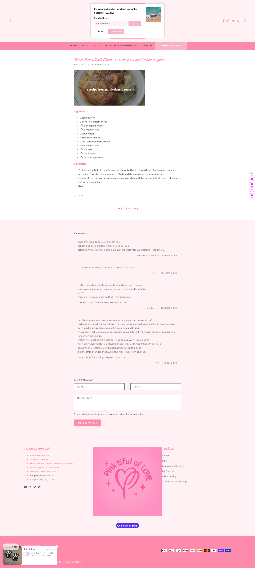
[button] (10, 21)
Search (166, 455)
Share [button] (80, 195)
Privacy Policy (169, 476)
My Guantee (168, 471)
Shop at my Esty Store (42, 479)
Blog (164, 460)
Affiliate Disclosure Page (174, 481)
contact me (116, 31)
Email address (101, 18)
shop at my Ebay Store (42, 475)
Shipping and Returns (173, 466)
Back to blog (129, 208)
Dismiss (101, 31)
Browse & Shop (171, 45)
